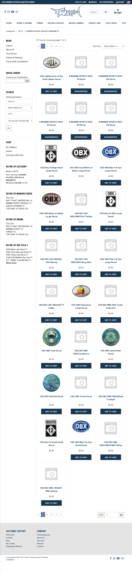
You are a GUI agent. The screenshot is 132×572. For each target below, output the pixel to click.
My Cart (118, 12)
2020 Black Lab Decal (15, 249)
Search (9, 151)
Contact (93, 2)
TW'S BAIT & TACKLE (15, 209)
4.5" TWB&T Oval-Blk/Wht (17, 260)
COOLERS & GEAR (94, 23)
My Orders (10, 543)
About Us (41, 538)
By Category (11, 147)
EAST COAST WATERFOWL (17, 200)
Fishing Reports (107, 2)
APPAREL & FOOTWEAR (24, 23)
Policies (40, 543)
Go (8, 128)
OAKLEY (9, 232)
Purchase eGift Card (14, 155)
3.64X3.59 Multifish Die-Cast (18, 257)
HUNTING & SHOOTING (56, 23)
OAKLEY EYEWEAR (14, 206)
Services (40, 541)
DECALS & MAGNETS (15, 183)
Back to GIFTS (12, 171)
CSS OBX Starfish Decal (51, 396)
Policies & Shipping (14, 57)
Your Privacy (11, 53)
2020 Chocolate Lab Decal (17, 252)
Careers (40, 546)
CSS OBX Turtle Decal (81, 396)
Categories (10, 31)
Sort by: (97, 46)
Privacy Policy (35, 557)
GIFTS (124, 23)
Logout (9, 45)
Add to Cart (51, 91)
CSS (8, 198)
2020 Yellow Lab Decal (16, 255)
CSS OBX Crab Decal (51, 350)
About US (10, 49)
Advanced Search (13, 97)
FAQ (8, 541)
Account (121, 2)
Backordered (81, 91)
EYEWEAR (40, 23)
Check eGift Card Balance (17, 61)
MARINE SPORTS (13, 229)
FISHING (9, 23)
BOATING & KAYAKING (76, 23)
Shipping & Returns (14, 546)
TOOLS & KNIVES (111, 23)
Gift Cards (10, 535)
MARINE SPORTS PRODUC (17, 203)
